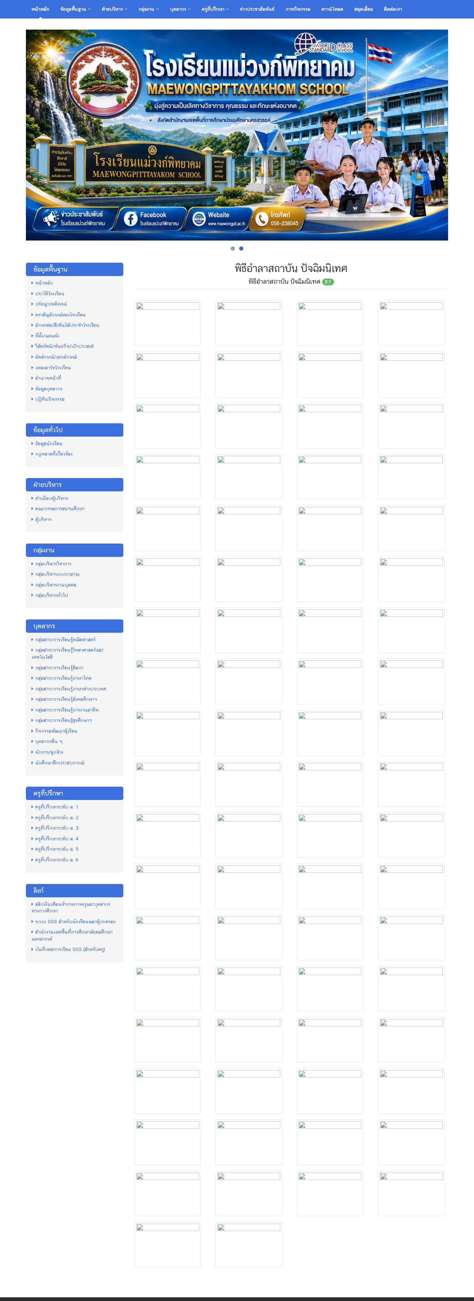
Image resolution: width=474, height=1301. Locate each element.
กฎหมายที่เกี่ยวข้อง (54, 454)
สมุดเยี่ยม (363, 9)
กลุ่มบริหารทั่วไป (51, 595)
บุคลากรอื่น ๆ (49, 741)
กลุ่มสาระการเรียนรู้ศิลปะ (59, 667)
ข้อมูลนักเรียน (49, 443)
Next (455, 133)
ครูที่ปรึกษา (214, 9)
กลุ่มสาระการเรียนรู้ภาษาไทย (63, 678)
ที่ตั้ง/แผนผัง (47, 336)
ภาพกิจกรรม (298, 9)
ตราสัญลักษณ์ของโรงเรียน (60, 314)
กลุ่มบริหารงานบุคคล (55, 585)
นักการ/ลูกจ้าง (49, 752)
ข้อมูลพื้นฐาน (74, 9)
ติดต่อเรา (393, 9)
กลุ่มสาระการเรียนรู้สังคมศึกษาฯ (66, 699)
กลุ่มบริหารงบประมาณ (57, 574)
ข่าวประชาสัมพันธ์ (257, 9)
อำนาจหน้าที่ (48, 378)
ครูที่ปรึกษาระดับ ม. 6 (57, 860)
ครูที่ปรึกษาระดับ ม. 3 (57, 828)
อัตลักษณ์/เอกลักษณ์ (56, 357)
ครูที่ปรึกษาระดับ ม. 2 (57, 817)
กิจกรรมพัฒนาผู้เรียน (56, 731)
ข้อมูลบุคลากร (49, 388)
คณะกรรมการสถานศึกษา (60, 508)
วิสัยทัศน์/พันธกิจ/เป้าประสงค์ (64, 346)
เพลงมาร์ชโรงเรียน (53, 367)
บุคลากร (179, 9)
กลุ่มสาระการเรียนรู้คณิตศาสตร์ (65, 639)
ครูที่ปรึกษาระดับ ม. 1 (57, 807)
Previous (18, 133)
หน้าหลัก (40, 9)
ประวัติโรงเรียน (49, 293)
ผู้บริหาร (43, 519)
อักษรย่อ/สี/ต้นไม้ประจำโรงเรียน (67, 325)
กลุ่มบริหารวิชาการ (53, 564)
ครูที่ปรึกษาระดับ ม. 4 (57, 838)
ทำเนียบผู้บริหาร (51, 498)
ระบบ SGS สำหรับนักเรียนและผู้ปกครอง (75, 921)
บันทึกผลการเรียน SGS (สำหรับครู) (70, 949)
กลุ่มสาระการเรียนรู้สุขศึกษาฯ (63, 720)
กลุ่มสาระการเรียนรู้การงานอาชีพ (67, 710)
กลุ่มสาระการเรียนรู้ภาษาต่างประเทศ (70, 689)
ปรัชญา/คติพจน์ (51, 304)
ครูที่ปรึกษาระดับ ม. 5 (57, 849)
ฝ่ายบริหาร (113, 9)
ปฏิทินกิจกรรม (49, 399)
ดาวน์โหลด (332, 9)
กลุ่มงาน (147, 9)
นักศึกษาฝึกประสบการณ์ (59, 763)
